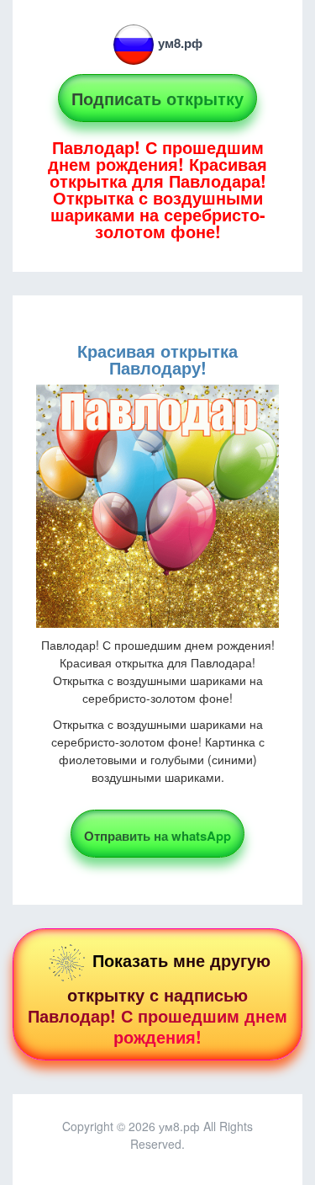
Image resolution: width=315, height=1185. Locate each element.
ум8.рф (180, 43)
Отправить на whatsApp (157, 835)
